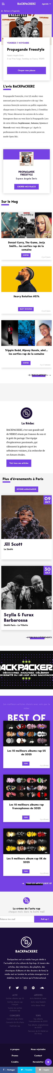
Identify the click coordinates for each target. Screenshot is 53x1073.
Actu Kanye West (38, 1005)
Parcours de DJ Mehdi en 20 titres (38, 1032)
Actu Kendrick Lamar (38, 998)
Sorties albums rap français (15, 1003)
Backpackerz (26, 4)
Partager (11, 1070)
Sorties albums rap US (15, 998)
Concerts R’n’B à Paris (15, 1022)
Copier (46, 1070)
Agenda (45, 4)
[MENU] (3, 4)
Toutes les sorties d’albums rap (15, 1009)
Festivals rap (15, 1026)
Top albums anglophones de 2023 (38, 1026)
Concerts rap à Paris (15, 1019)
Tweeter (28, 1070)
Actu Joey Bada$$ (38, 1002)
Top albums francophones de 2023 (38, 1020)
